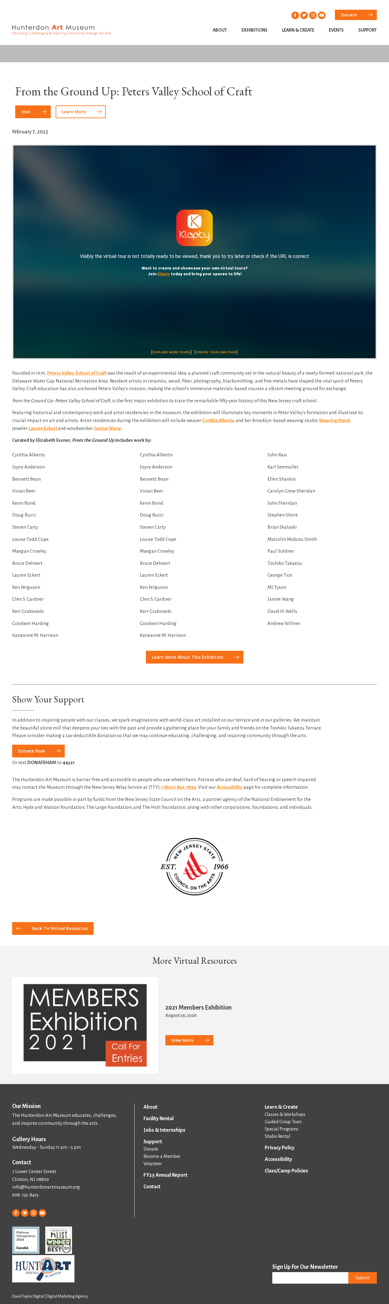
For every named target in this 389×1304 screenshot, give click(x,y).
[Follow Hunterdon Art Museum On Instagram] (313, 15)
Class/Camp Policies (286, 1171)
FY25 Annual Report (165, 1175)
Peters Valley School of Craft (76, 373)
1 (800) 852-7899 (178, 787)
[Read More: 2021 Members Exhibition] (85, 1025)
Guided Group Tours (283, 1121)
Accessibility (230, 787)
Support (367, 30)
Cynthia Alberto (218, 420)
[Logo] (194, 867)
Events (336, 30)
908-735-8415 (25, 1194)
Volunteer (152, 1163)
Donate (150, 1149)
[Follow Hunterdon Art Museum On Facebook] (295, 15)
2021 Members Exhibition (198, 1007)
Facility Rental (158, 1118)
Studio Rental (277, 1136)
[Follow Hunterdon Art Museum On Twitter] (304, 15)
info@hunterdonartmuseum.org (46, 1186)
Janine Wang (107, 428)
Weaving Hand (334, 420)
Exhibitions (254, 30)
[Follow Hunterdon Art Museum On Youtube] (321, 15)
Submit (363, 1277)
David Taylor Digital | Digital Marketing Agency (50, 1296)
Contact (151, 1186)
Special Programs (281, 1129)
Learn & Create (298, 30)
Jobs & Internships (164, 1130)
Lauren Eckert (43, 428)
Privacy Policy (279, 1148)
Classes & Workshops (285, 1114)
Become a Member (162, 1156)
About (220, 30)
